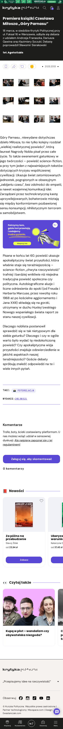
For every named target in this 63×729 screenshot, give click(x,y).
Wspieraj (7, 726)
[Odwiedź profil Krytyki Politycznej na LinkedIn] (48, 698)
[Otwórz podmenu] (58, 681)
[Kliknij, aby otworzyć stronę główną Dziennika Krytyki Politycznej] (31, 723)
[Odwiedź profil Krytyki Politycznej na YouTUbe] (41, 698)
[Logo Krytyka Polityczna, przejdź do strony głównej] (21, 8)
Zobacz (24, 559)
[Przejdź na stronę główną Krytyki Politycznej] (20, 670)
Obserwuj (43, 726)
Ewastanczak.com (12, 713)
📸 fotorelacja (23, 390)
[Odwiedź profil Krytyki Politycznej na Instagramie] (28, 698)
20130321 (21, 398)
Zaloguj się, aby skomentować (31, 459)
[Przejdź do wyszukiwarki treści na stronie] (45, 8)
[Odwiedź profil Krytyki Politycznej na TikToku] (34, 698)
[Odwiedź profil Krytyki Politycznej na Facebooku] (21, 698)
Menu (56, 726)
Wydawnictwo (20, 726)
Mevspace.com (35, 709)
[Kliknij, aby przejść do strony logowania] (58, 8)
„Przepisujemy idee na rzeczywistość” (27, 681)
